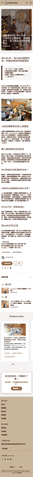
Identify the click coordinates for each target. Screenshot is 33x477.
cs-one (7, 353)
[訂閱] (30, 449)
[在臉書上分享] (2, 268)
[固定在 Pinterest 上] (5, 268)
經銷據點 (3, 408)
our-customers (6, 252)
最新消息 (3, 411)
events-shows (17, 353)
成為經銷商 (4, 434)
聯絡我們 (3, 414)
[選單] (2, 3)
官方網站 (4, 247)
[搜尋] (27, 3)
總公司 (3, 404)
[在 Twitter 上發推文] (8, 268)
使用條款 (3, 431)
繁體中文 (12, 467)
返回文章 (7, 263)
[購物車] (31, 3)
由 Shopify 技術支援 (16, 473)
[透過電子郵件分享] (10, 268)
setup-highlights (17, 252)
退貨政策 (3, 427)
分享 (19, 263)
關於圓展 (3, 418)
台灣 (20, 467)
